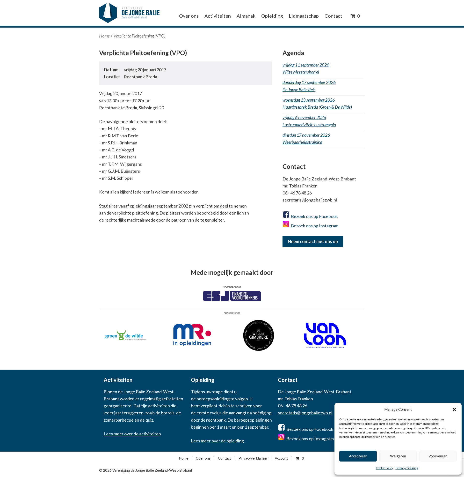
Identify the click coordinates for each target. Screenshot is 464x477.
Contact (224, 458)
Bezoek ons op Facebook (314, 216)
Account (281, 458)
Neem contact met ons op (313, 241)
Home (104, 35)
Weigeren (398, 456)
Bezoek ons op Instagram (314, 225)
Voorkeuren (437, 456)
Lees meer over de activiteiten (132, 433)
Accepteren (358, 456)
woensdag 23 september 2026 (317, 103)
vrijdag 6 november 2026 (309, 121)
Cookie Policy (384, 468)
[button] (454, 409)
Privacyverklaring (407, 468)
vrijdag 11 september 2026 (306, 68)
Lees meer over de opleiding (217, 440)
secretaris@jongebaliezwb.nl (305, 412)
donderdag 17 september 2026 (309, 86)
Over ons (203, 458)
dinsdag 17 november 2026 (306, 138)
